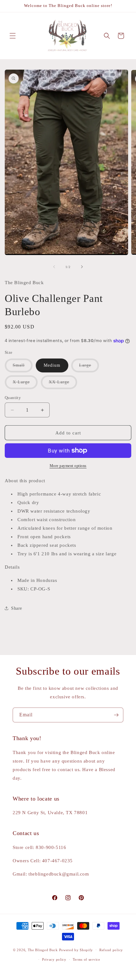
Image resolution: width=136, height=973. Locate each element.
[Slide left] (54, 267)
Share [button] (16, 608)
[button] (13, 36)
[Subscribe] (116, 715)
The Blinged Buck (43, 949)
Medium (52, 365)
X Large (25, 384)
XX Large (63, 384)
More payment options (68, 466)
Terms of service (86, 959)
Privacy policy (54, 959)
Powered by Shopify (76, 949)
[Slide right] (82, 267)
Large (89, 367)
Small (23, 367)
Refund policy (111, 950)
